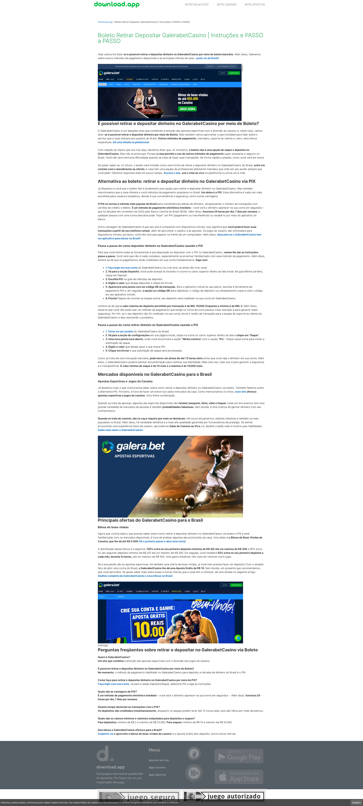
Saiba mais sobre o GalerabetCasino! (120, 429)
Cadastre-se (105, 733)
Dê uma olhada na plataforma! (131, 142)
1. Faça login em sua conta (121, 267)
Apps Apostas (255, 4)
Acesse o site (172, 172)
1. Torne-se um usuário (119, 331)
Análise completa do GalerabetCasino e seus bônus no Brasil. (135, 575)
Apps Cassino (227, 4)
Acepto (356, 802)
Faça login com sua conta (113, 683)
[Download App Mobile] (117, 4)
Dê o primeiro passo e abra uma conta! (162, 541)
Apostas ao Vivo (197, 4)
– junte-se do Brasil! (207, 58)
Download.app (105, 22)
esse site (240, 391)
